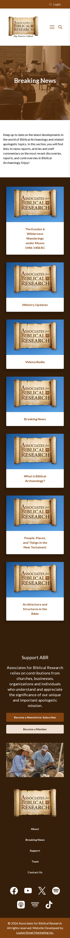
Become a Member (35, 729)
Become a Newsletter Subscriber (35, 717)
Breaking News (35, 839)
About (35, 829)
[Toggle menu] (52, 27)
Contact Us (35, 872)
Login (57, 4)
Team (35, 861)
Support (35, 850)
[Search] (60, 27)
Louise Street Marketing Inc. (35, 932)
